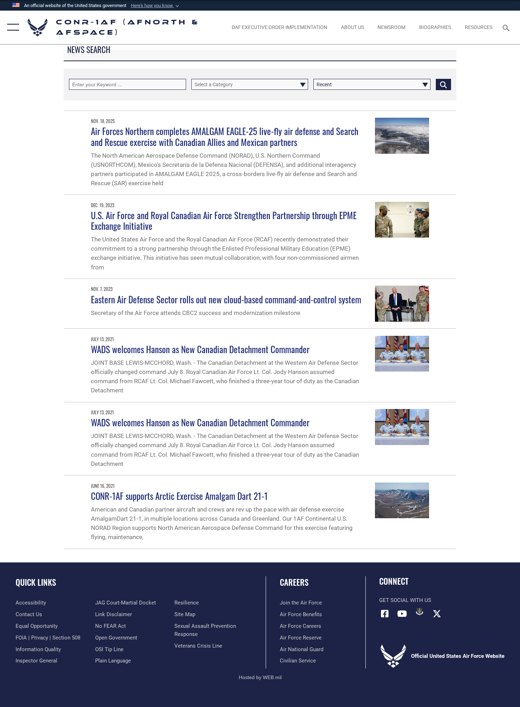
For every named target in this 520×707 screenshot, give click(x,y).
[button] (155, 5)
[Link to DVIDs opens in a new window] (419, 611)
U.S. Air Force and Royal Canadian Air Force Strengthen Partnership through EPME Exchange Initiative (224, 220)
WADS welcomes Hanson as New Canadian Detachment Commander (200, 349)
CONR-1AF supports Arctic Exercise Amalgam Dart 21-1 (179, 495)
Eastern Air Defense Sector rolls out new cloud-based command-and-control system (226, 299)
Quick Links (36, 582)
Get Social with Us (405, 600)
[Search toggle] (507, 27)
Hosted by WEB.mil (260, 677)
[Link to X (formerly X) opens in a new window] (437, 613)
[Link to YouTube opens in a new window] (402, 613)
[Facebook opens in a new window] (384, 613)
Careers (294, 582)
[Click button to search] (443, 84)
